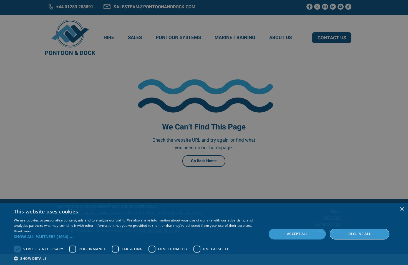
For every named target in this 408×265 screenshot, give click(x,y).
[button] (136, 236)
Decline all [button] (359, 233)
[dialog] (204, 234)
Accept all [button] (297, 233)
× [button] (402, 209)
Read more (23, 231)
